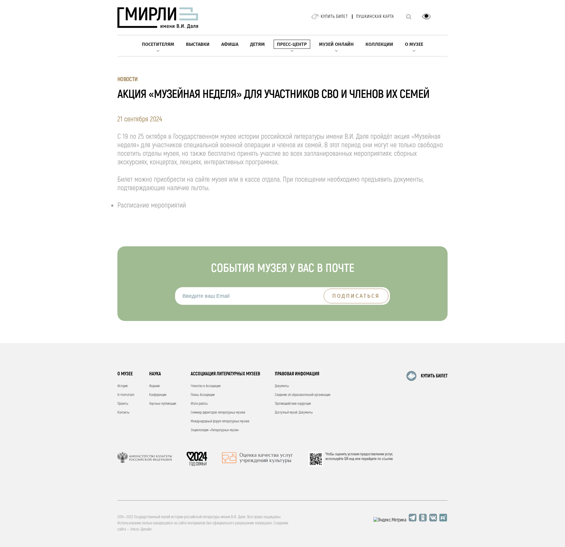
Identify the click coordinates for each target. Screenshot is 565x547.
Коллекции (379, 44)
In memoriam (125, 395)
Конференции (157, 395)
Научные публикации (162, 404)
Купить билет (334, 16)
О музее (414, 44)
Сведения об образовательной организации (302, 395)
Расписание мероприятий (151, 205)
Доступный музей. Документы (294, 412)
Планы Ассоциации (203, 395)
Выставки (198, 44)
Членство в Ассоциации (205, 386)
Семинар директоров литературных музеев (218, 412)
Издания (154, 386)
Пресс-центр (292, 44)
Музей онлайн (336, 44)
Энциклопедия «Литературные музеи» (215, 430)
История (122, 386)
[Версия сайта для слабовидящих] (426, 16)
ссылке (387, 458)
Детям (257, 44)
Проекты (122, 404)
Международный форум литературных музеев (220, 421)
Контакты (123, 412)
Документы (282, 386)
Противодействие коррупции (293, 404)
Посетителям (158, 44)
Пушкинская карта (375, 16)
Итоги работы (199, 404)
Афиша (229, 44)
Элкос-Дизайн (141, 529)
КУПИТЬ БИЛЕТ (434, 376)
